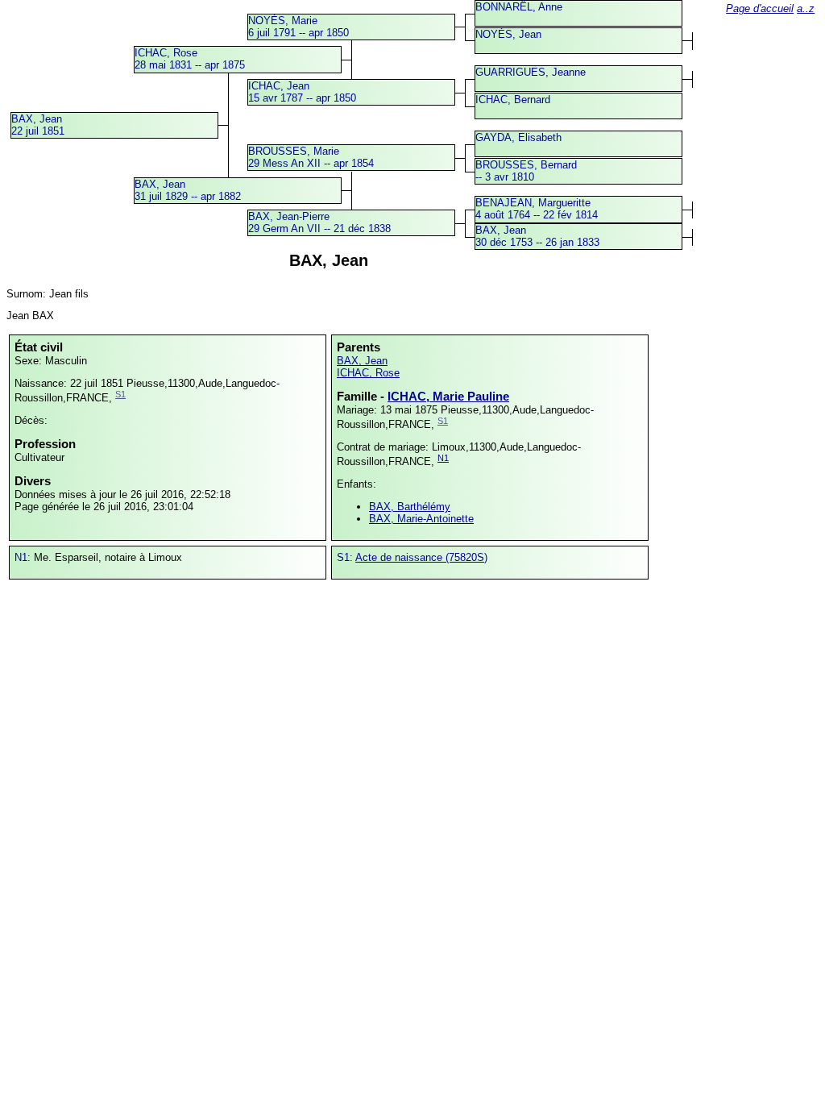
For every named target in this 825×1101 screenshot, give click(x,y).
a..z (806, 8)
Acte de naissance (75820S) (421, 557)
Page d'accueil (760, 8)
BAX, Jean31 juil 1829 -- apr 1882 (188, 190)
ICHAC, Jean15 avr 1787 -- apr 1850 (302, 92)
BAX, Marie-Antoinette (421, 519)
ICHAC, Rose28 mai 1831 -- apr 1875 (190, 59)
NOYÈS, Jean (508, 34)
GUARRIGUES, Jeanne (530, 72)
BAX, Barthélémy (409, 507)
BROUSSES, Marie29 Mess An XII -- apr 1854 (311, 157)
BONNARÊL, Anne (518, 7)
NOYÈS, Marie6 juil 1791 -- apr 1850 (298, 27)
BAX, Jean (362, 361)
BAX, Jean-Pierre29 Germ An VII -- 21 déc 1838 (319, 222)
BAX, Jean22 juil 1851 (37, 125)
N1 (443, 458)
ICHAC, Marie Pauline (448, 396)
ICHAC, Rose (368, 373)
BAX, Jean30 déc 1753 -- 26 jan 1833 (537, 236)
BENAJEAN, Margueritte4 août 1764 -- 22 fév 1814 (536, 209)
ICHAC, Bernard (512, 99)
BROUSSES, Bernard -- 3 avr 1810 (526, 171)
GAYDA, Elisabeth (518, 137)
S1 (120, 394)
